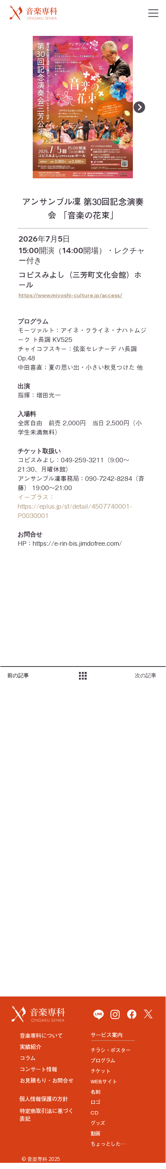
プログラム (103, 1060)
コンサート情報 (38, 1069)
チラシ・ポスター (111, 1050)
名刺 (96, 1092)
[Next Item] (139, 107)
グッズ (98, 1123)
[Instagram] (115, 1014)
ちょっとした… (108, 1144)
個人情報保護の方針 (43, 1099)
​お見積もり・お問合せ (47, 1080)
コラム (27, 1058)
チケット (101, 1071)
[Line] (98, 1014)
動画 (96, 1133)
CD (95, 1112)
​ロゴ (96, 1102)
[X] (148, 1014)
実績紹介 (30, 1047)
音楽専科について (41, 1036)
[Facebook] (132, 1014)
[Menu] (153, 13)
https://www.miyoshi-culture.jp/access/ (70, 295)
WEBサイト (104, 1081)
